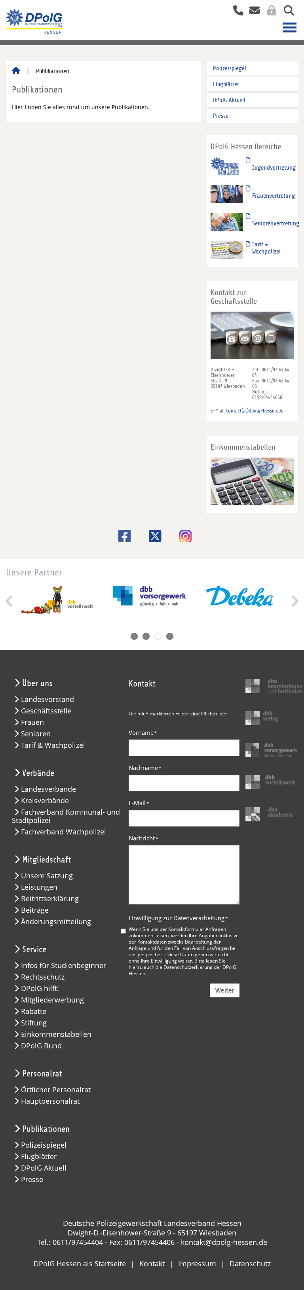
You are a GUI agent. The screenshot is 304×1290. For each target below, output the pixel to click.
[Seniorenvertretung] (227, 222)
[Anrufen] (235, 11)
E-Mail (139, 803)
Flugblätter (226, 84)
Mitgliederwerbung (52, 1000)
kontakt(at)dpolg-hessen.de (254, 411)
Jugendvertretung (274, 167)
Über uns (37, 683)
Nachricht (143, 838)
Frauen (32, 722)
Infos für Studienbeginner (63, 965)
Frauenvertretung (273, 195)
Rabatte (33, 1011)
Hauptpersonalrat (50, 1101)
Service (34, 949)
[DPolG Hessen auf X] (152, 536)
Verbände (38, 773)
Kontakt (152, 1263)
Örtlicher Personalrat (56, 1090)
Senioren (36, 734)
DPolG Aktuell (229, 100)
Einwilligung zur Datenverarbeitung (178, 918)
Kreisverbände (45, 800)
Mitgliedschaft (46, 859)
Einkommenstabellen (56, 1034)
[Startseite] (16, 71)
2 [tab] (146, 636)
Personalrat (42, 1073)
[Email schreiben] (252, 11)
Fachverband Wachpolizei (63, 832)
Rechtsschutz (43, 977)
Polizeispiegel (229, 68)
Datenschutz (250, 1263)
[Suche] (286, 11)
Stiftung (34, 1023)
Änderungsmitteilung (56, 921)
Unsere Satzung (47, 876)
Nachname (145, 768)
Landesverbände (48, 789)
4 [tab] (169, 636)
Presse (220, 116)
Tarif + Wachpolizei (265, 248)
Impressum (197, 1263)
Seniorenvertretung (275, 223)
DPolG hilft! (40, 988)
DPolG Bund (41, 1046)
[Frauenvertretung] (227, 194)
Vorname (143, 732)
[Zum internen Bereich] (269, 11)
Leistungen (39, 887)
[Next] (294, 601)
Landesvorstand (47, 699)
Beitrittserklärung (50, 899)
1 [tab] (134, 636)
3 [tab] (158, 636)
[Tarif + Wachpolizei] (227, 249)
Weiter (224, 990)
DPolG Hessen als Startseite (80, 1263)
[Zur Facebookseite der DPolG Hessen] (121, 536)
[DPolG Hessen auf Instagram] (182, 537)
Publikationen (46, 1129)
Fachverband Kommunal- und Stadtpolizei (66, 816)
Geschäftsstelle (46, 711)
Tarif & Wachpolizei (53, 745)
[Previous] (10, 601)
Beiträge (35, 910)
